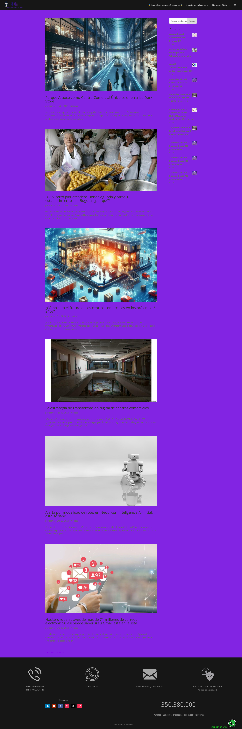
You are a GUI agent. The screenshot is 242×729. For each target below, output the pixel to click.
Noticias (74, 106)
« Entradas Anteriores (55, 652)
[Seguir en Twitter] (73, 706)
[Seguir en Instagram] (67, 706)
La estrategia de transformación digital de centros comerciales (97, 407)
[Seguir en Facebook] (60, 706)
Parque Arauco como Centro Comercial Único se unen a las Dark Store (98, 99)
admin (52, 106)
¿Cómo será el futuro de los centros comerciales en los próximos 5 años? (100, 309)
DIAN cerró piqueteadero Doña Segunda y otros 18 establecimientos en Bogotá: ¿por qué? (88, 198)
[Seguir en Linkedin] (47, 706)
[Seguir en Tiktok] (79, 706)
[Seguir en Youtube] (54, 706)
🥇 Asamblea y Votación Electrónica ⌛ (165, 5)
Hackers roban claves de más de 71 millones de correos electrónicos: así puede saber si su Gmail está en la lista (91, 621)
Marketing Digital (220, 5)
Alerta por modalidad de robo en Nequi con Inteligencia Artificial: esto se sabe (99, 514)
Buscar (192, 21)
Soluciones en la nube (196, 5)
